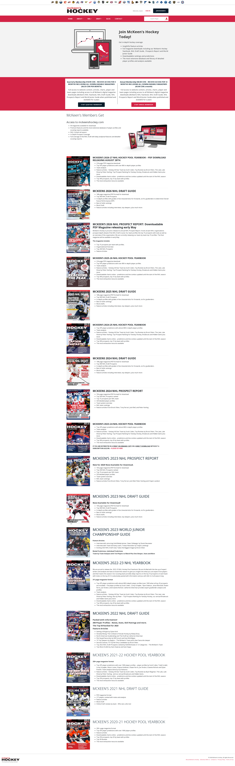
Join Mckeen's (161, 11)
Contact (118, 19)
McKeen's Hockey (82, 10)
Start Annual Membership (143, 105)
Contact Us (214, 759)
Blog (108, 19)
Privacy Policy (221, 759)
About (79, 19)
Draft (98, 19)
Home (70, 19)
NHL (89, 19)
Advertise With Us (205, 759)
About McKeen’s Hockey (192, 759)
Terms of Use (230, 759)
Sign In (147, 11)
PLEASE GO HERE (117, 448)
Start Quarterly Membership (91, 105)
